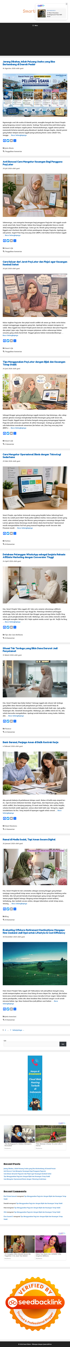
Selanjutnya (18, 1030)
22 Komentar (10, 732)
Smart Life (9, 248)
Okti (5, 1212)
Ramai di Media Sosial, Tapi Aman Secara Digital (29, 839)
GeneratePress (47, 1344)
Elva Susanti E (8, 1216)
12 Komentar (10, 829)
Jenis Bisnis (9, 148)
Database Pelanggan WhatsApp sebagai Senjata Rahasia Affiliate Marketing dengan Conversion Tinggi (34, 556)
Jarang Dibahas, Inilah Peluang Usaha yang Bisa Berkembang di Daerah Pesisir (29, 63)
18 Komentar (10, 544)
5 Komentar (9, 444)
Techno (7, 541)
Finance (8, 728)
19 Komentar (10, 1020)
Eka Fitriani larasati (10, 1196)
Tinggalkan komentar (13, 151)
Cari (5, 1041)
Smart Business (11, 826)
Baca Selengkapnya (19, 135)
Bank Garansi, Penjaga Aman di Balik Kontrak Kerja (30, 742)
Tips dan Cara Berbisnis (14, 635)
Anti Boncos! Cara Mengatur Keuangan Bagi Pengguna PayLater (25, 1171)
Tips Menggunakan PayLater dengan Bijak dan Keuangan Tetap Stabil (27, 1176)
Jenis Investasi (10, 1016)
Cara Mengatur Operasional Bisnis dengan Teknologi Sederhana (25, 1179)
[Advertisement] (35, 42)
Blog (7, 916)
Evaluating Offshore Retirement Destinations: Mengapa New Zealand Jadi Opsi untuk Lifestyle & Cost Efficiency (34, 931)
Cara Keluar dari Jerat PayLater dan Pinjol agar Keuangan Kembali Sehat (27, 1174)
